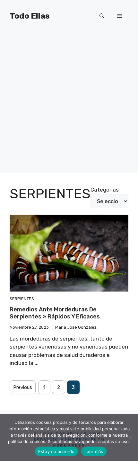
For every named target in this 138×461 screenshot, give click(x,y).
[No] (130, 437)
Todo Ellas (30, 16)
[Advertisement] (69, 104)
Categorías (105, 189)
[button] (102, 16)
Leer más (93, 451)
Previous (22, 387)
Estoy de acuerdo (56, 451)
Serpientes (22, 298)
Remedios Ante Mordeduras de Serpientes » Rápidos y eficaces (55, 313)
